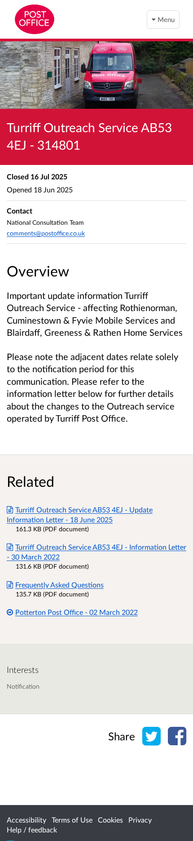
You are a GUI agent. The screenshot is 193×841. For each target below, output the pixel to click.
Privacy (140, 819)
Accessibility (26, 819)
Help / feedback (32, 829)
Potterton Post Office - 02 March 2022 (76, 612)
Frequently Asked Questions (59, 584)
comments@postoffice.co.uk (46, 233)
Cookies (110, 819)
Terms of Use (72, 819)
